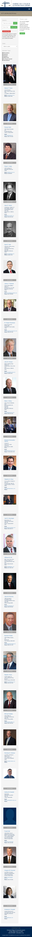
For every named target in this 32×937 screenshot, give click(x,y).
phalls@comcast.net (11, 172)
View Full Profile (10, 84)
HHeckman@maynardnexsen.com (10, 330)
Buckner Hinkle (8, 635)
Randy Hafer (7, 127)
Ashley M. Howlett (9, 792)
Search (15, 23)
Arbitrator (5, 54)
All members (6, 52)
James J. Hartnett (9, 283)
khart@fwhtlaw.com (10, 253)
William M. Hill (8, 557)
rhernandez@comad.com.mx (9, 450)
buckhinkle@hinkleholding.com (10, 643)
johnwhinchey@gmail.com (9, 605)
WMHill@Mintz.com (10, 566)
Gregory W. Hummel (9, 870)
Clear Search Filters (6, 31)
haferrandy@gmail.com (8, 135)
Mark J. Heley (8, 401)
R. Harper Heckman (9, 322)
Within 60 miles (13, 27)
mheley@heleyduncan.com (9, 412)
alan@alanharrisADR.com (9, 215)
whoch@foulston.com (11, 681)
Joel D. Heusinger (9, 518)
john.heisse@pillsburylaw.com (9, 372)
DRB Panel (6, 57)
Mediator (5, 55)
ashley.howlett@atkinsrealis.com (10, 800)
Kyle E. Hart (7, 244)
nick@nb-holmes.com (11, 761)
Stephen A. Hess (8, 479)
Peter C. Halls (8, 166)
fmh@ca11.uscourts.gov (8, 841)
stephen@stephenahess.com (9, 488)
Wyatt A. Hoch (8, 674)
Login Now (22, 33)
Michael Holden (8, 714)
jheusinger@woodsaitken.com (9, 527)
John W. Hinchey (8, 596)
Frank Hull (7, 831)
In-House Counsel (7, 58)
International (6, 60)
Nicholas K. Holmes (9, 753)
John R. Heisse (8, 362)
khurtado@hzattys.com (8, 917)
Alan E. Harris (8, 205)
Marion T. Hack (8, 88)
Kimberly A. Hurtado (9, 909)
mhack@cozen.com (10, 95)
